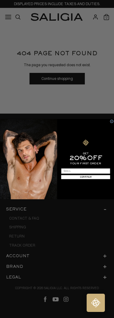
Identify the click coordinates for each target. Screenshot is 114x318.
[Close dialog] (111, 121)
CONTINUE (86, 177)
